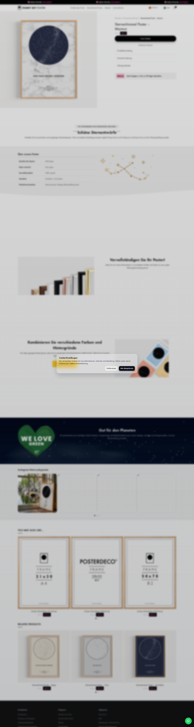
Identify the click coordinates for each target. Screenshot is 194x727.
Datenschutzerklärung (79, 363)
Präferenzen (111, 368)
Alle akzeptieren (126, 368)
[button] (188, 721)
